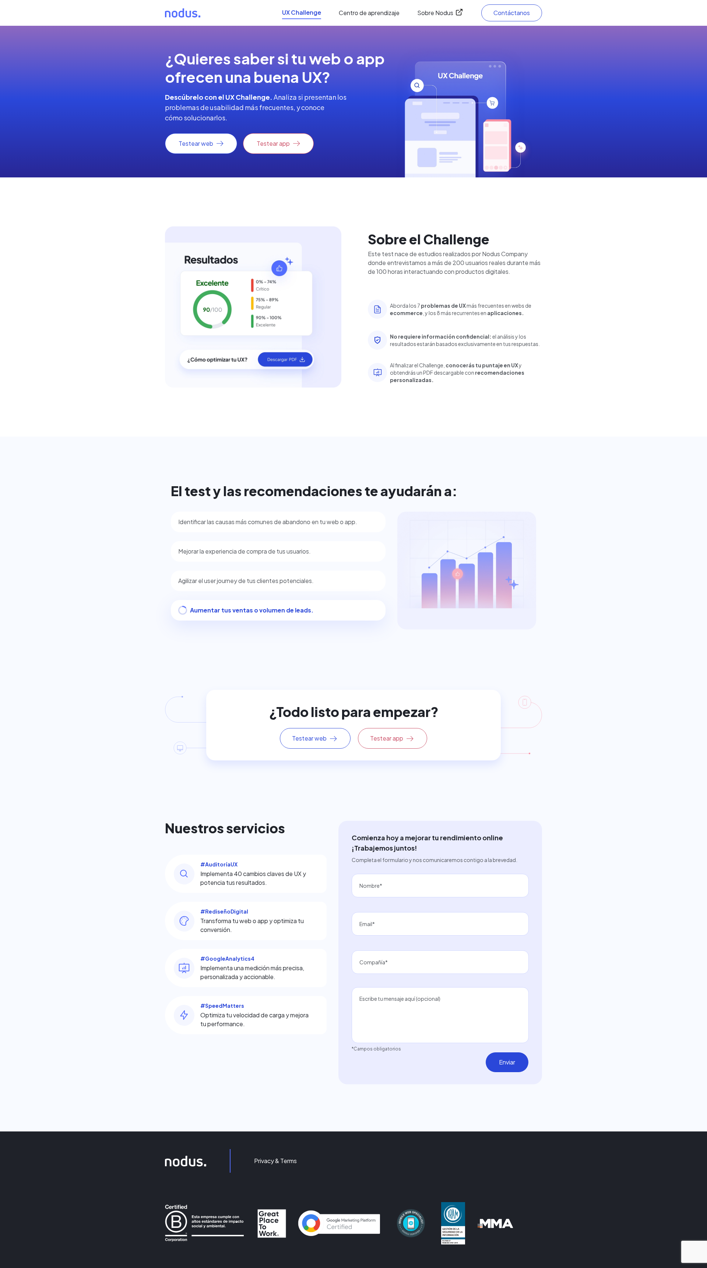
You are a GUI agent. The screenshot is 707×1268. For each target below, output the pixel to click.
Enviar (507, 1062)
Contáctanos (511, 13)
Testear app (273, 143)
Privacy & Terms (275, 1161)
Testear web (196, 143)
